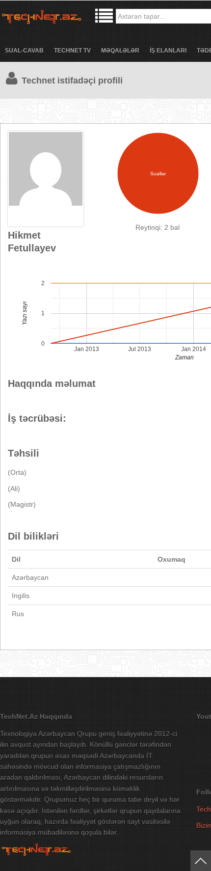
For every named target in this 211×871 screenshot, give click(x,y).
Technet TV (72, 50)
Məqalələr (120, 50)
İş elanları (168, 50)
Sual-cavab (24, 50)
